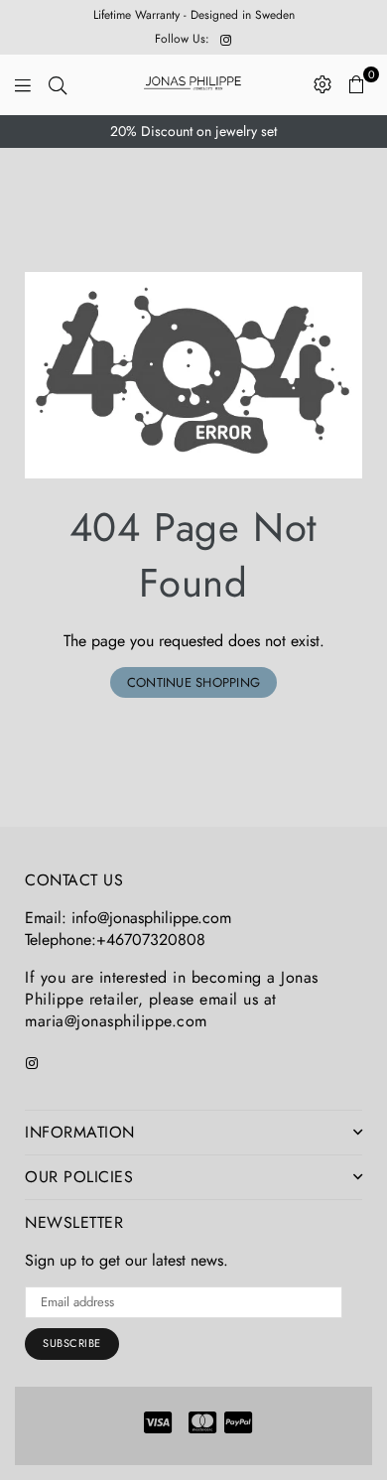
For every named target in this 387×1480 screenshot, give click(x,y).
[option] (193, 132)
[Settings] (322, 84)
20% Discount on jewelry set (193, 131)
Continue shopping (193, 682)
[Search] (57, 84)
